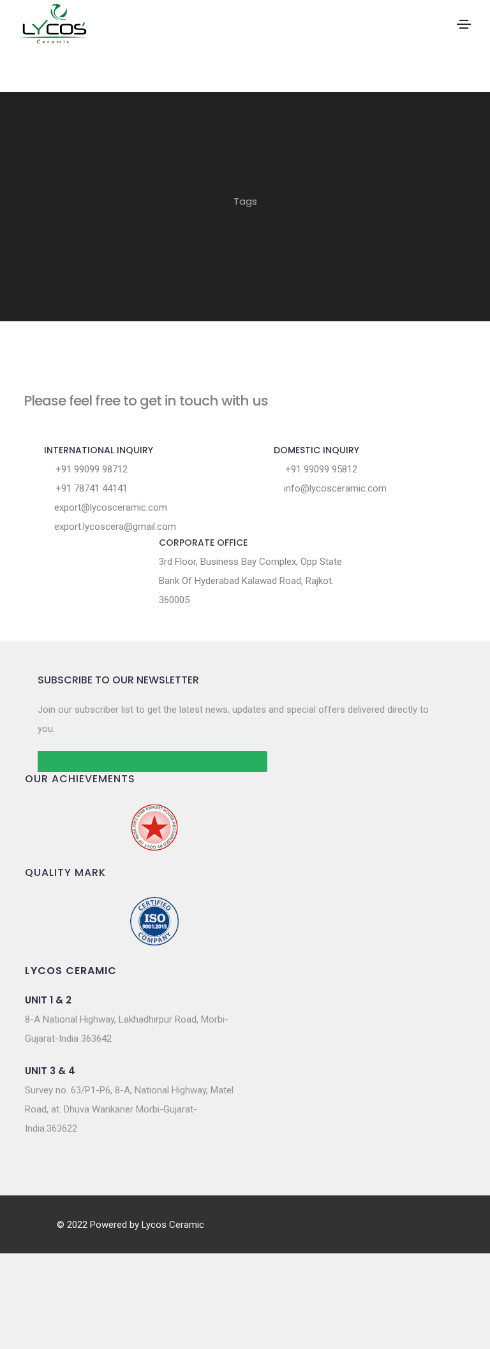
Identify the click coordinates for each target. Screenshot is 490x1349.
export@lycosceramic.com (109, 507)
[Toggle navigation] (464, 24)
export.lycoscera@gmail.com (114, 526)
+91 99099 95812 (320, 469)
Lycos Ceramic (173, 1224)
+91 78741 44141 (90, 488)
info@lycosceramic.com (334, 488)
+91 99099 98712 (90, 469)
